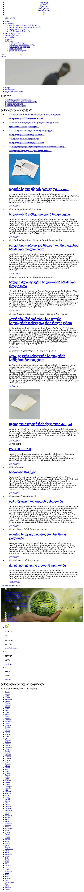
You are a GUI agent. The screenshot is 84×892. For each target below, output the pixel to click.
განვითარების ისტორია (18, 51)
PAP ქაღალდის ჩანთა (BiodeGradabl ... (27, 118)
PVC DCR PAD (20, 449)
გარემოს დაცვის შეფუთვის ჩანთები (22, 25)
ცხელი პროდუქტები (12, 33)
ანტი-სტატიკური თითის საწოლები (36, 501)
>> (11, 585)
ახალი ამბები (10, 37)
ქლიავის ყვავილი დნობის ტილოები (37, 565)
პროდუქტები (10, 23)
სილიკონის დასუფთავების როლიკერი (39, 214)
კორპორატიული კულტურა (19, 47)
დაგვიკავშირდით (12, 35)
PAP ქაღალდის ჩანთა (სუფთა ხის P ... (26, 135)
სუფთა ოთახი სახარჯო (14, 91)
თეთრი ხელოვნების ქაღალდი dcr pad (39, 189)
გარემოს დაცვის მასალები (19, 31)
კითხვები (8, 39)
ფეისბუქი (8, 664)
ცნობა (11, 205)
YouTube (8, 679)
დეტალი (17, 205)
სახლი (7, 21)
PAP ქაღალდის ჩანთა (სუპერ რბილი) (26, 143)
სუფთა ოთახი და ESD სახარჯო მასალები (25, 27)
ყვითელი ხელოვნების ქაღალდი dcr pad (40, 424)
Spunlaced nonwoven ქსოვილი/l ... (24, 127)
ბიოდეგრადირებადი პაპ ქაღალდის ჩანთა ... (30, 151)
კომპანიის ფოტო (15, 49)
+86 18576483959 (21, 604)
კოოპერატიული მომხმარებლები (22, 45)
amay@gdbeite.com (20, 606)
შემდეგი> (6, 585)
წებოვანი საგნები (22, 472)
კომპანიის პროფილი (17, 43)
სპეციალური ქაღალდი (18, 29)
